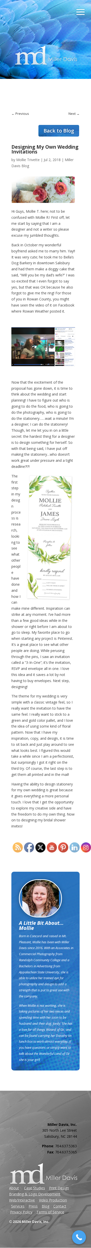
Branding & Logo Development (34, 1194)
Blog (45, 1206)
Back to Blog (58, 130)
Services (18, 1206)
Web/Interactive (22, 1200)
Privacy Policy (21, 1212)
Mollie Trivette (28, 159)
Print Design (59, 1188)
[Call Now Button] (79, 1237)
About (14, 1188)
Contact (59, 1206)
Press (33, 1206)
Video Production (53, 1200)
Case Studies (34, 1188)
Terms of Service (50, 1212)
